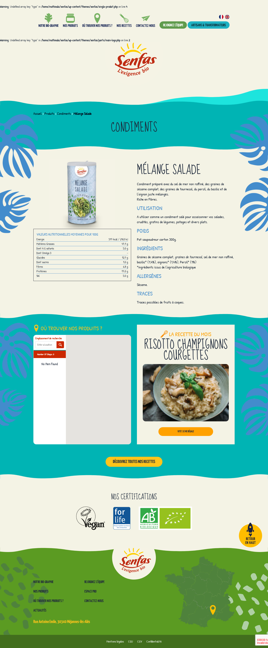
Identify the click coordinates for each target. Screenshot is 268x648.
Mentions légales (115, 641)
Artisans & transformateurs (208, 25)
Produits (49, 113)
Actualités (39, 610)
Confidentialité (154, 641)
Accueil (37, 113)
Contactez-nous (94, 601)
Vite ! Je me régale (186, 431)
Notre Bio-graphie (43, 582)
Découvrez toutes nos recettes (134, 462)
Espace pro (90, 591)
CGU (130, 641)
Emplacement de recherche (48, 338)
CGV (139, 641)
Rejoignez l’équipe (173, 25)
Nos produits (40, 591)
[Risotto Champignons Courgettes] (186, 393)
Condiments (64, 113)
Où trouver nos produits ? (48, 601)
